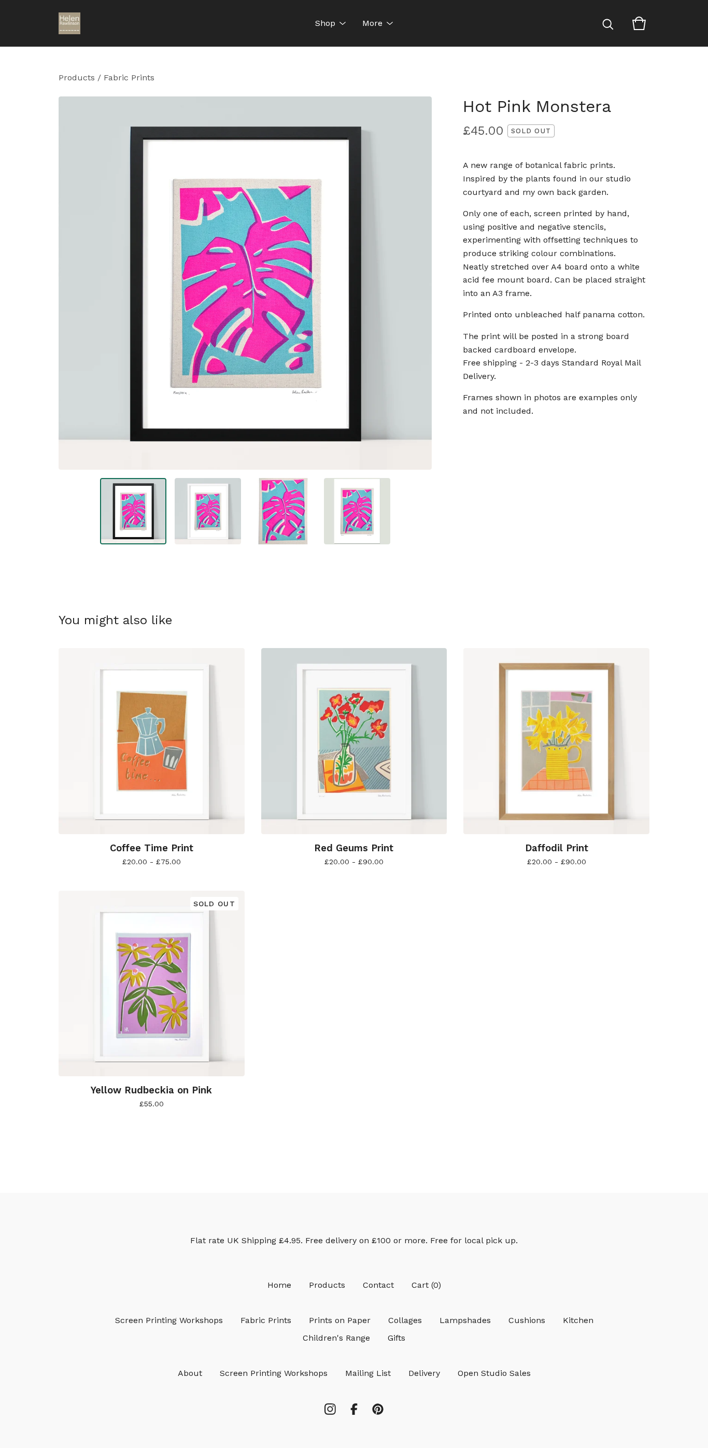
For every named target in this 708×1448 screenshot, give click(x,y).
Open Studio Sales (494, 1373)
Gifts (396, 1338)
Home (279, 1285)
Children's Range (336, 1338)
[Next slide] (417, 283)
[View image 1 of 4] (133, 511)
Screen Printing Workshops (169, 1320)
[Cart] (639, 23)
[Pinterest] (378, 1409)
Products (77, 77)
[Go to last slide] (73, 283)
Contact (378, 1285)
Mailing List (368, 1373)
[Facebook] (354, 1409)
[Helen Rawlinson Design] (69, 23)
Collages (405, 1320)
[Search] (608, 23)
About (190, 1373)
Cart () (426, 1285)
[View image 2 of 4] (208, 511)
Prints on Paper (340, 1320)
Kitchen (578, 1320)
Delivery (424, 1373)
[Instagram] (330, 1409)
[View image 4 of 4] (357, 511)
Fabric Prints (129, 77)
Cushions (526, 1320)
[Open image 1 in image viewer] (245, 283)
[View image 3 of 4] (282, 511)
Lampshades (465, 1320)
